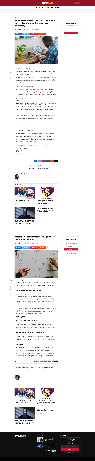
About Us (57, 7)
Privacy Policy (70, 36)
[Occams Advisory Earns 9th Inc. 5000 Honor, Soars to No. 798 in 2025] (40, 446)
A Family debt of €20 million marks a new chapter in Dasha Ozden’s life (50, 451)
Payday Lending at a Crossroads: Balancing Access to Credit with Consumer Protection (45, 210)
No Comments (32, 29)
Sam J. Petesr (20, 29)
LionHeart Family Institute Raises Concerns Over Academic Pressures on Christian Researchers (46, 202)
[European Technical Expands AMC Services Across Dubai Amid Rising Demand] (40, 439)
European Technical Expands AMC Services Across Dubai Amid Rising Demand (50, 439)
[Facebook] (11, 70)
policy (73, 452)
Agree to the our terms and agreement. (71, 452)
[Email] (11, 81)
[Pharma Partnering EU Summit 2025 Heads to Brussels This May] (25, 193)
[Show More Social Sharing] (47, 34)
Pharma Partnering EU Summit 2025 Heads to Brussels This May (23, 201)
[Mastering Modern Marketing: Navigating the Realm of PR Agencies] (36, 264)
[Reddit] (11, 75)
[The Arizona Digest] (47, 3)
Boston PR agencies (20, 311)
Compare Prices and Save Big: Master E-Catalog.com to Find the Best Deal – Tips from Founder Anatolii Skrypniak (24, 222)
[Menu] (15, 7)
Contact (38, 7)
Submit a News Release (47, 7)
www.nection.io (30, 125)
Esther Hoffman (20, 243)
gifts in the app (40, 92)
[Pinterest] (11, 78)
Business (16, 17)
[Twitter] (11, 72)
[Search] (79, 7)
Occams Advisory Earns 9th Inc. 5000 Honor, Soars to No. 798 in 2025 (50, 445)
